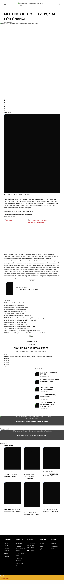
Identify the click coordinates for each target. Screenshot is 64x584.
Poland (42, 357)
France (23, 357)
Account (41, 546)
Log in (40, 549)
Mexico (38, 357)
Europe (18, 357)
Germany (28, 357)
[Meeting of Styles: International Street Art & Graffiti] (32, 5)
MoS (35, 341)
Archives (6, 556)
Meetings (6, 10)
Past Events (25, 287)
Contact (18, 550)
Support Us (19, 543)
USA (50, 357)
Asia (10, 357)
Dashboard (42, 543)
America (6, 357)
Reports (31, 472)
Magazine (26, 472)
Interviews (7, 550)
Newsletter (18, 561)
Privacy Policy (19, 558)
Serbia (47, 357)
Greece (33, 357)
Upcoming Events (9, 472)
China (14, 357)
